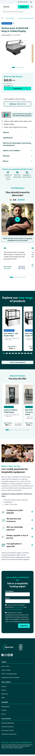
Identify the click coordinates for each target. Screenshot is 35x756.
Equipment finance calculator (10, 677)
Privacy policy (4, 742)
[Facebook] (2, 655)
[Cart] (31, 2)
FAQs (3, 697)
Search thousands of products (14, 12)
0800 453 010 (24, 2)
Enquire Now (18, 88)
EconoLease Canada (7, 730)
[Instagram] (5, 655)
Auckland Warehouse (7, 723)
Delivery (3, 686)
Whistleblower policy (26, 742)
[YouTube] (8, 655)
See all (3, 714)
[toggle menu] (32, 7)
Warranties (4, 694)
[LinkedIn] (11, 655)
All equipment (10, 18)
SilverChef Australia (7, 727)
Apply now (23, 7)
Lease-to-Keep (5, 670)
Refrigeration (5, 706)
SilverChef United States (8, 734)
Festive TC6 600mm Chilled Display (10, 411)
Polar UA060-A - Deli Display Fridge (11, 334)
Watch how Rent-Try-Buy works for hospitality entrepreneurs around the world (17, 239)
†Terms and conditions (15, 742)
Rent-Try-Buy (11, 346)
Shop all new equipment (17, 362)
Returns (3, 690)
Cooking (3, 710)
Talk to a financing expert (9, 674)
